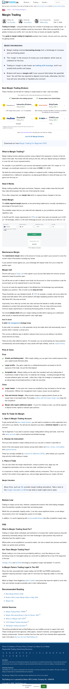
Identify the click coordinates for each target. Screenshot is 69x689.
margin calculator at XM (16, 490)
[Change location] (4, 10)
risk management (14, 323)
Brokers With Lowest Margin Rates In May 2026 (22, 597)
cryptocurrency (60, 343)
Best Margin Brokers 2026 (14, 594)
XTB (35, 294)
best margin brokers (24, 422)
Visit (43, 686)
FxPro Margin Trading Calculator (16, 622)
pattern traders (30, 580)
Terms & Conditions (8, 646)
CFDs (33, 217)
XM (22, 487)
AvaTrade (18, 562)
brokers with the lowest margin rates (47, 398)
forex (48, 447)
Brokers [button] (26, 2)
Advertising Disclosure (24, 649)
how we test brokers (26, 132)
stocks (52, 447)
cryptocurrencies (10, 449)
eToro (10, 562)
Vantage (5, 562)
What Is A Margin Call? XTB (15, 618)
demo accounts (11, 434)
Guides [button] (44, 2)
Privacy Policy (21, 646)
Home (9, 9)
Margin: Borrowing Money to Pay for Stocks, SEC (22, 615)
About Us (39, 646)
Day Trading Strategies (19, 9)
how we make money (42, 6)
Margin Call (9, 601)
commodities (60, 447)
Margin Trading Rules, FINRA (15, 611)
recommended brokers (35, 518)
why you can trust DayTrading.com (26, 637)
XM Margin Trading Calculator (16, 625)
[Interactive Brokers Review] (37, 686)
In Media (47, 646)
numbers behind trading (59, 6)
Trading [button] (35, 2)
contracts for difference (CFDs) (34, 453)
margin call (19, 273)
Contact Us (31, 646)
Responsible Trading (9, 649)
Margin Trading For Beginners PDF (33, 143)
